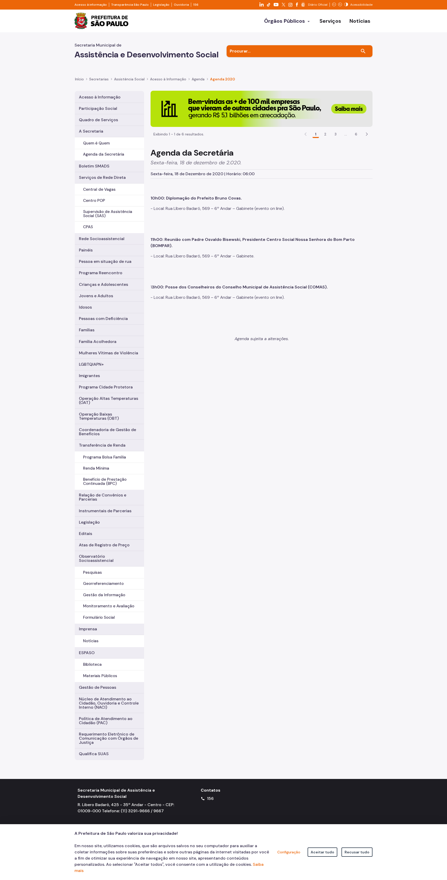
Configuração (288, 852)
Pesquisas (92, 572)
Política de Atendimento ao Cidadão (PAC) (105, 720)
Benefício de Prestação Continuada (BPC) (104, 481)
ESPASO (87, 652)
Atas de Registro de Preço (104, 545)
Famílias (86, 330)
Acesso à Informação (168, 79)
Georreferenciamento (103, 583)
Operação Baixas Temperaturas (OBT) (99, 416)
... (345, 134)
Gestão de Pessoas (97, 687)
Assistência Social (129, 79)
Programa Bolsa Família (104, 457)
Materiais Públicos (100, 675)
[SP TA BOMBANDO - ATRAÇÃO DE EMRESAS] (262, 108)
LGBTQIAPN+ (91, 364)
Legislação (161, 4)
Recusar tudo (357, 852)
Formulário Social (99, 617)
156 (195, 4)
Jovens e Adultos (96, 296)
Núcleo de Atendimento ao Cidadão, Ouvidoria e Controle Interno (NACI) (109, 703)
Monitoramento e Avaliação (108, 606)
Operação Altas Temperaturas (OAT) (108, 400)
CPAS (88, 226)
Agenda (198, 79)
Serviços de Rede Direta (102, 177)
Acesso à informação (90, 4)
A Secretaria (91, 131)
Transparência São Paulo (130, 4)
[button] (366, 134)
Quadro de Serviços (98, 120)
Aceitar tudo (322, 852)
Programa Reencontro (100, 273)
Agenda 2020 (222, 79)
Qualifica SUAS (94, 753)
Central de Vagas (99, 189)
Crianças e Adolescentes (103, 284)
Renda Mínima (96, 468)
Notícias (91, 641)
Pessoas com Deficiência (103, 318)
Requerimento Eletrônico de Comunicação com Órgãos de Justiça (108, 738)
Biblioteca (92, 664)
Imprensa (88, 629)
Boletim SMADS (94, 166)
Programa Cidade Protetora (106, 387)
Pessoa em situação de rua (105, 261)
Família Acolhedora (97, 341)
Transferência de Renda (102, 445)
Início (79, 79)
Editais (85, 533)
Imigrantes (89, 375)
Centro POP (94, 200)
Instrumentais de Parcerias (105, 511)
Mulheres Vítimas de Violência (108, 353)
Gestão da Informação (104, 595)
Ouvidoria (181, 4)
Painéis (86, 250)
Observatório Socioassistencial (96, 558)
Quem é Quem (96, 143)
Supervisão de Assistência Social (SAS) (107, 213)
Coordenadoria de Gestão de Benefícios (107, 432)
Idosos (85, 307)
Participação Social (98, 108)
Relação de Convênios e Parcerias (102, 497)
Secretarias (99, 79)
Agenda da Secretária (103, 154)
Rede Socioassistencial (101, 238)
